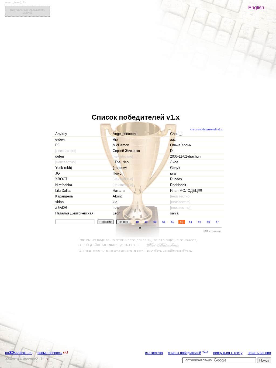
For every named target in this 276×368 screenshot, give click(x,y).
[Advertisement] (138, 245)
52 (172, 221)
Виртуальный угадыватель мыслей (27, 11)
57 (217, 221)
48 (137, 221)
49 (146, 221)
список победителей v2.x (206, 129)
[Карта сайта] (47, 358)
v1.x (205, 351)
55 (199, 221)
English (256, 7)
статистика (154, 353)
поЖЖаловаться (18, 353)
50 (155, 221)
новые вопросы (49, 353)
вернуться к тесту (228, 353)
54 (190, 221)
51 (163, 221)
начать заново (259, 353)
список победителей (184, 353)
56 (208, 221)
